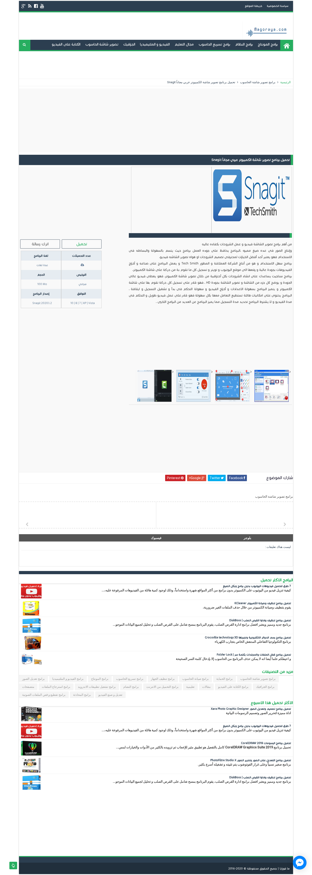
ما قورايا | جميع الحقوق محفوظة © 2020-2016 (259, 868)
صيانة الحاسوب (124, 54)
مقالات (206, 686)
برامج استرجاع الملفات (56, 686)
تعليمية (190, 686)
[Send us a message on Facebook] (300, 863)
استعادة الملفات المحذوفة (270, 65)
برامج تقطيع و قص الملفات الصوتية (44, 694)
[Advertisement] (156, 120)
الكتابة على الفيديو (66, 44)
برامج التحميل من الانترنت (162, 686)
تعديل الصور (220, 65)
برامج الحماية (224, 678)
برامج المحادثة (70, 54)
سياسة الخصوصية (277, 6)
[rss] (30, 6)
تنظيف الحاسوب (152, 54)
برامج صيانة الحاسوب (195, 678)
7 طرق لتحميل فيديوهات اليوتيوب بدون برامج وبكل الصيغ (257, 586)
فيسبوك (156, 538)
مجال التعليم (184, 44)
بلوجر (247, 538)
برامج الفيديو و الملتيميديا (68, 678)
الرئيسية (285, 82)
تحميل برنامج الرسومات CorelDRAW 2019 (266, 743)
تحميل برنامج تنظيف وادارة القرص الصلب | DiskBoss (260, 620)
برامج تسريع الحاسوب (214, 44)
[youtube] (42, 6)
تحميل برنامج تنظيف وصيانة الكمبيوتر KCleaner (263, 603)
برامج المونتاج (268, 44)
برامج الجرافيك (265, 686)
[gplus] (23, 6)
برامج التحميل (180, 54)
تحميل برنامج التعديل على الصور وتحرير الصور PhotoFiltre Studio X (250, 760)
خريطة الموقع (253, 6)
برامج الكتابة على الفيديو (233, 686)
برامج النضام (131, 686)
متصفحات (28, 686)
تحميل (81, 244)
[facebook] (36, 6)
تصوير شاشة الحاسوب (101, 44)
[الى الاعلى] (13, 865)
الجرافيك (129, 44)
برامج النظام (244, 44)
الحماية (240, 65)
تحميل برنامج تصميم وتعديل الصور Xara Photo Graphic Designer (251, 708)
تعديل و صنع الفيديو (210, 54)
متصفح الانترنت (96, 54)
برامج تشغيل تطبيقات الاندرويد (254, 54)
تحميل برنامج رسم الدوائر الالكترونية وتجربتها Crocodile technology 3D (248, 637)
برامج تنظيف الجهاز (163, 678)
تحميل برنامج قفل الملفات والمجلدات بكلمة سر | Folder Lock (254, 654)
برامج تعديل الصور (33, 678)
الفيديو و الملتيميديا (155, 44)
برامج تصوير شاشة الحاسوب (257, 82)
